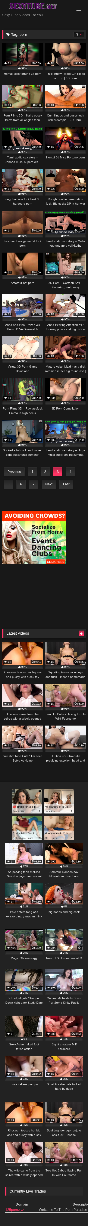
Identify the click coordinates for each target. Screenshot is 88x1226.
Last (66, 484)
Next (48, 484)
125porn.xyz (14, 1210)
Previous (14, 472)
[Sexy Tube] (36, 6)
